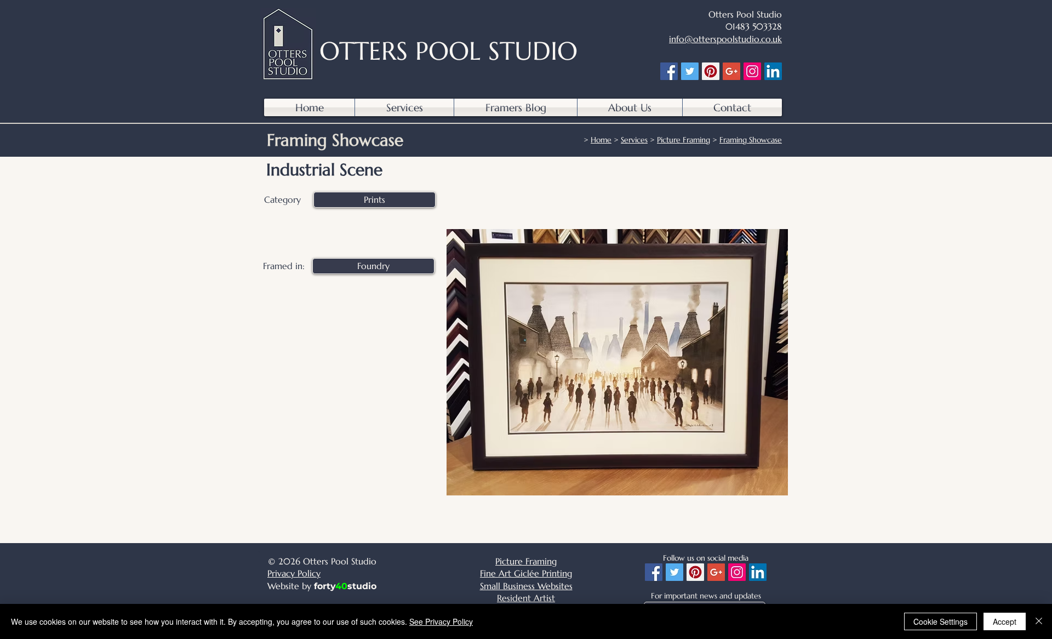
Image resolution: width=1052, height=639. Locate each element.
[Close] (1038, 621)
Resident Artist (526, 597)
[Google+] (731, 71)
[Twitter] (690, 71)
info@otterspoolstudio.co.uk (725, 38)
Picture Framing (683, 140)
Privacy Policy (294, 573)
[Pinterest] (710, 71)
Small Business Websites (526, 585)
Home (601, 140)
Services (634, 140)
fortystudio (345, 586)
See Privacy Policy (441, 621)
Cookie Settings (940, 621)
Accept (1004, 621)
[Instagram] (752, 71)
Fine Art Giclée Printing (526, 573)
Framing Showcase (750, 140)
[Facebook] (669, 71)
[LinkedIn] (773, 71)
